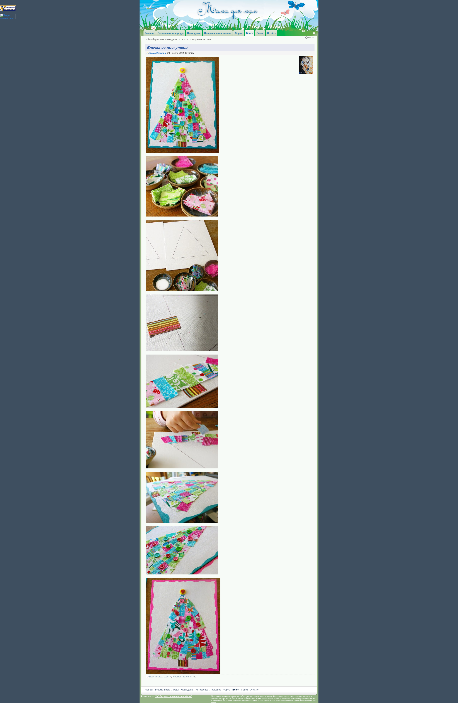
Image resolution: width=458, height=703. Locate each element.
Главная (148, 689)
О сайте (254, 689)
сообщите (309, 700)
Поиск (244, 689)
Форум (226, 689)
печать (311, 37)
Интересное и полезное (208, 689)
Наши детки (187, 689)
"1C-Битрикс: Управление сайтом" (173, 696)
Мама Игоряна (157, 53)
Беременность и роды (167, 689)
